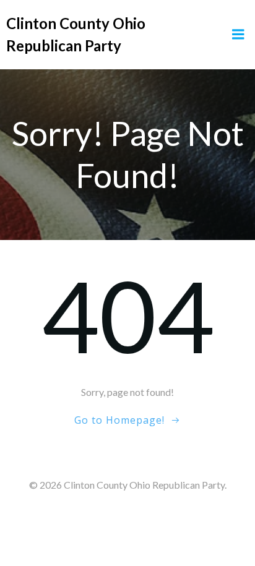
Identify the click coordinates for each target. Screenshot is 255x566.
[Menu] (238, 34)
